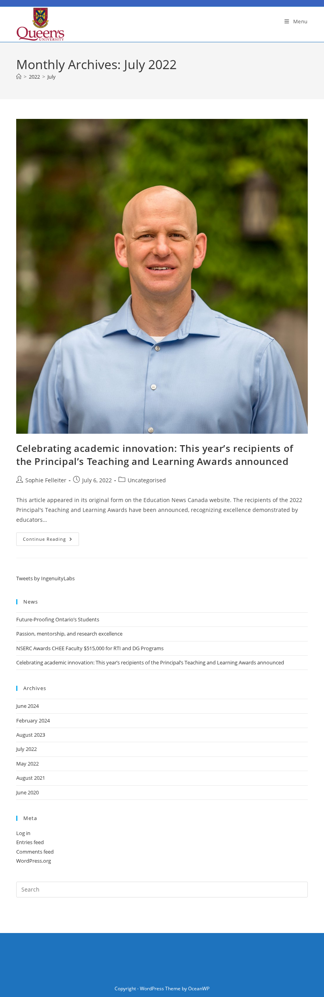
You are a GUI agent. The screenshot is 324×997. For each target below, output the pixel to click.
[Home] (18, 76)
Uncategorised (147, 480)
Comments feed (35, 851)
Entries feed (30, 842)
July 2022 (26, 748)
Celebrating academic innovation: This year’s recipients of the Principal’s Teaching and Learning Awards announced (155, 455)
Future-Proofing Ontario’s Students (57, 619)
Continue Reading (51, 540)
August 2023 (30, 734)
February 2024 (33, 720)
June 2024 (27, 705)
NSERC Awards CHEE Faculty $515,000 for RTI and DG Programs (90, 648)
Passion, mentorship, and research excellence (69, 633)
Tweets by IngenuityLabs (45, 578)
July (51, 76)
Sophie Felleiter (45, 480)
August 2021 (30, 777)
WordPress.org (33, 860)
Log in (23, 833)
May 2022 (27, 763)
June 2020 (27, 792)
